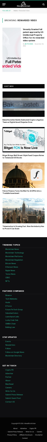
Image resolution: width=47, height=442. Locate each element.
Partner (8, 377)
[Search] (43, 4)
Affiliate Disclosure (25, 435)
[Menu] (4, 4)
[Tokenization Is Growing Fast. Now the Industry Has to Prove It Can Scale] (24, 210)
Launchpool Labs (12, 317)
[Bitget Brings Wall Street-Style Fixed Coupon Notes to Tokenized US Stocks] (24, 139)
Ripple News (10, 270)
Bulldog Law (10, 327)
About (7, 380)
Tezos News (10, 274)
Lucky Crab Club (11, 320)
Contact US (10, 402)
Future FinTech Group (14, 309)
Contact (25, 438)
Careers (8, 388)
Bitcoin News (10, 263)
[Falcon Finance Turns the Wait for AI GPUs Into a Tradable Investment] (24, 175)
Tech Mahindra (11, 299)
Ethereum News (11, 267)
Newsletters (10, 345)
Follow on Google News (14, 352)
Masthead (9, 384)
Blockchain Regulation (14, 260)
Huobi (7, 302)
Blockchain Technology (14, 253)
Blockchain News (12, 249)
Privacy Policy (12, 435)
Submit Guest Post (13, 398)
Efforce (8, 306)
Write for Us (10, 391)
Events (8, 341)
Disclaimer (39, 435)
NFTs (7, 281)
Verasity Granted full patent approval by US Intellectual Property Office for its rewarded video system (33, 35)
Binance (8, 295)
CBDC (7, 277)
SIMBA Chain (10, 324)
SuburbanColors (11, 313)
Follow (8, 348)
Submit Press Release (14, 395)
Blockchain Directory (13, 356)
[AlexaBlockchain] (23, 4)
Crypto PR (9, 370)
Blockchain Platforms (14, 256)
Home (15, 11)
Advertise (9, 373)
